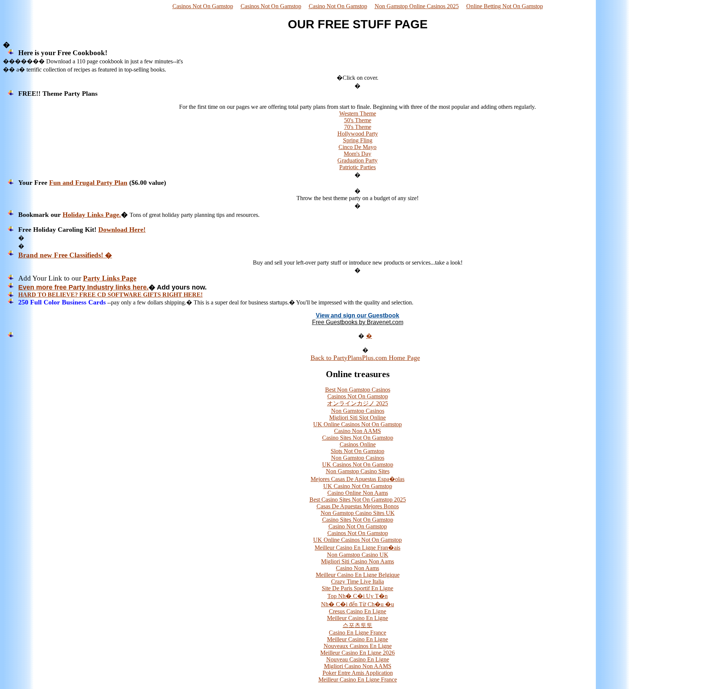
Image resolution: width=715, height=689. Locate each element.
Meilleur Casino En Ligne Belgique (358, 575)
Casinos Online (358, 444)
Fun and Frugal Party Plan (88, 182)
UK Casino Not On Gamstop (357, 486)
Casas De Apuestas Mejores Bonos (358, 506)
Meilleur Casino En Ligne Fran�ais (357, 547)
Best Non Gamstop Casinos (357, 389)
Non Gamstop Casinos (357, 411)
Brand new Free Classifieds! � (65, 255)
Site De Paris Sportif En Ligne (357, 588)
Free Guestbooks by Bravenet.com (357, 322)
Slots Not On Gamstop (357, 451)
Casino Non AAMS (357, 431)
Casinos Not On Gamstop (202, 6)
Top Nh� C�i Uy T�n (357, 596)
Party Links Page (109, 278)
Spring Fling (357, 140)
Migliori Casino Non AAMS (357, 666)
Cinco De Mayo (357, 147)
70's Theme (357, 127)
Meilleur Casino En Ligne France (357, 679)
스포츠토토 (357, 625)
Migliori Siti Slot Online (357, 417)
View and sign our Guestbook (357, 315)
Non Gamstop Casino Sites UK (358, 513)
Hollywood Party (357, 133)
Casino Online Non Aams (357, 493)
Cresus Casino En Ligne (357, 611)
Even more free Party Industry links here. (83, 287)
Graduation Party (357, 160)
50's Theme (357, 120)
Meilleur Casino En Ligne (357, 618)
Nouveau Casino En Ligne (357, 659)
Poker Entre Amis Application (357, 673)
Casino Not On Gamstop (338, 6)
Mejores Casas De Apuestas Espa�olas (357, 479)
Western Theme (357, 113)
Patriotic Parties (357, 167)
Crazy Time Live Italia (357, 581)
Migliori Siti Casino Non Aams (357, 561)
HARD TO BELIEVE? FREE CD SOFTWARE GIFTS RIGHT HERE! (110, 294)
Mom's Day (357, 154)
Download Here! (122, 229)
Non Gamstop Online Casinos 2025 (417, 6)
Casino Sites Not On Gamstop (357, 437)
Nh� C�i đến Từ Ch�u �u (357, 604)
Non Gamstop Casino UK (357, 554)
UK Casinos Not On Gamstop (357, 464)
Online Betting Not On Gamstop (504, 6)
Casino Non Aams (357, 568)
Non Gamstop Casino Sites (358, 471)
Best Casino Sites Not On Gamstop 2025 (357, 499)
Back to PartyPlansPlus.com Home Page (365, 357)
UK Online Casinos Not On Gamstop (357, 424)
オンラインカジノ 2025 (357, 403)
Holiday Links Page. (92, 214)
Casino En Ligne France (357, 632)
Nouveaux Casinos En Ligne (358, 646)
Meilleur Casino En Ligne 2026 (357, 653)
